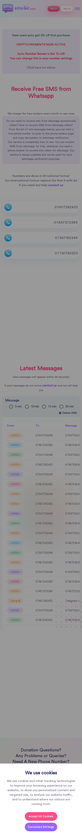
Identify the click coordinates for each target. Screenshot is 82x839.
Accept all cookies (41, 816)
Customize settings (41, 826)
